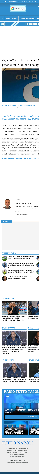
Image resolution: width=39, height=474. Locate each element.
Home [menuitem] (8, 18)
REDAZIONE (33, 1)
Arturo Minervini (9, 107)
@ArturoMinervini (23, 107)
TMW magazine (14, 1)
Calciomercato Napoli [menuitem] (27, 18)
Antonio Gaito (22, 460)
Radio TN (24, 1)
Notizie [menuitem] (14, 18)
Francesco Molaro (23, 462)
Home (5, 1)
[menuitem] (2, 18)
